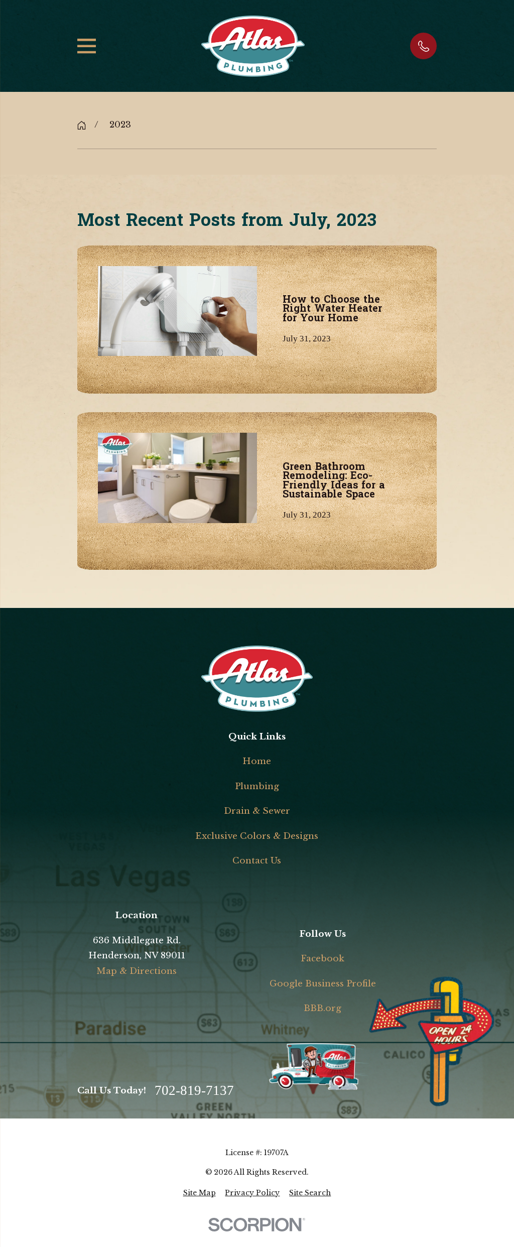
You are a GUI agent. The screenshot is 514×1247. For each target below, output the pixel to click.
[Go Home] (81, 125)
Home (256, 761)
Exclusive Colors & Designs (256, 836)
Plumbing (257, 786)
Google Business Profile (323, 983)
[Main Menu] (86, 46)
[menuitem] (199, 1193)
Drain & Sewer (257, 811)
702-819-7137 (194, 1090)
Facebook (322, 958)
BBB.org (322, 1008)
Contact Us (256, 860)
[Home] (252, 46)
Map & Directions (136, 971)
